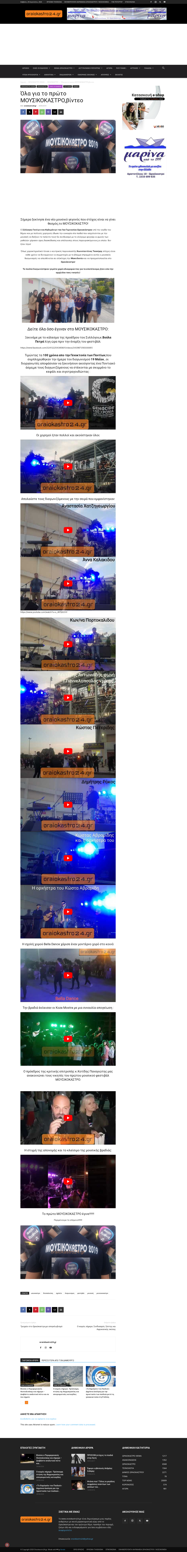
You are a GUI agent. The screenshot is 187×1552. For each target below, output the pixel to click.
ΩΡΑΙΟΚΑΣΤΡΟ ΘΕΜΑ (36, 82)
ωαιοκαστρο (35, 1293)
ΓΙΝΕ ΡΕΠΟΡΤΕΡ (117, 2)
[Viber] (48, 112)
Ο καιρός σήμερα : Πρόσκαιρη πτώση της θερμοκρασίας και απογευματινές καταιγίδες (66, 1391)
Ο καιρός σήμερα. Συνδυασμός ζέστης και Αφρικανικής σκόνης (96, 1328)
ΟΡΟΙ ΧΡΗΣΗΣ (78, 1549)
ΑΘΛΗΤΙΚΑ (48, 74)
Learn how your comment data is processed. (76, 1424)
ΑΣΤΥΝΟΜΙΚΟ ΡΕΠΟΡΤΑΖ (89, 68)
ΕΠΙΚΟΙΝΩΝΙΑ (130, 2)
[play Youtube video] (68, 403)
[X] (160, 2)
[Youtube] (164, 2)
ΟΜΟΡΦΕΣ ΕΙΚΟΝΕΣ (86, 74)
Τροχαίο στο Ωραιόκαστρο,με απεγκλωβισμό (41, 1326)
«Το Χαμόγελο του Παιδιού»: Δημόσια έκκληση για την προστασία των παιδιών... (49, 1488)
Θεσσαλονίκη (48, 1293)
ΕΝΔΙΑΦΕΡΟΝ (65, 74)
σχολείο (59, 1293)
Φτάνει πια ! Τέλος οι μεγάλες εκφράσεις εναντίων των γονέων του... (101, 1484)
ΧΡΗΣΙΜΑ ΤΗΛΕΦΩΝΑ (54, 2)
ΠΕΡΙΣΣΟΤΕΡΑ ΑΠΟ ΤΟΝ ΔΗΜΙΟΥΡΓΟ (58, 1360)
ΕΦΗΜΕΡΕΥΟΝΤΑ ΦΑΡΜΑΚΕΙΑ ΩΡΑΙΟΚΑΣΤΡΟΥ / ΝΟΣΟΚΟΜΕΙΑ (86, 2)
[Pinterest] (35, 112)
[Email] (54, 112)
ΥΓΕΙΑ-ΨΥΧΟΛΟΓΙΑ (30, 74)
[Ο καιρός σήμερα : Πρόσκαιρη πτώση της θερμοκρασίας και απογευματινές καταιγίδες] (68, 1376)
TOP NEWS (67, 86)
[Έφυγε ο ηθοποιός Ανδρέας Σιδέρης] (78, 1472)
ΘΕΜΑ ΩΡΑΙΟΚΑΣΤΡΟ (63, 68)
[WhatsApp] (42, 112)
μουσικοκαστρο (102, 1293)
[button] (163, 68)
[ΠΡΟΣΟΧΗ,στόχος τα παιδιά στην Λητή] (78, 1458)
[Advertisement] (93, 44)
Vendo (62, 1549)
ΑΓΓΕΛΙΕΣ (134, 68)
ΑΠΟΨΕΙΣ (105, 74)
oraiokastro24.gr (30, 106)
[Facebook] (151, 2)
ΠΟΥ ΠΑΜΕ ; (121, 68)
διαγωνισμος (69, 1293)
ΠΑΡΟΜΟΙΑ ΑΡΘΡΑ (30, 1360)
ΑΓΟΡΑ (109, 68)
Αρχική (23, 82)
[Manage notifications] (7, 1545)
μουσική (90, 1293)
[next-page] (26, 1402)
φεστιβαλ (80, 1293)
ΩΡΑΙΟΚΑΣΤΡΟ (52, 82)
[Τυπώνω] (61, 112)
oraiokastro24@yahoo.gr (82, 1539)
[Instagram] (155, 2)
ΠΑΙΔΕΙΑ (147, 68)
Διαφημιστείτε (65, 1530)
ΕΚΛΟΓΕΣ (119, 74)
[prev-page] (22, 1402)
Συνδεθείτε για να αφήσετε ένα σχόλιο (38, 1419)
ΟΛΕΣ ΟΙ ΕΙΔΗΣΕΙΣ (40, 68)
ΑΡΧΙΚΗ (25, 68)
